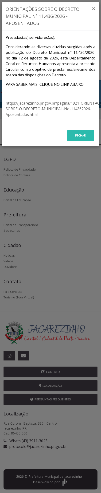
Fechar (80, 135)
